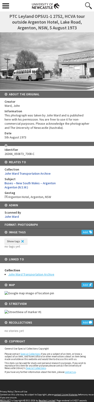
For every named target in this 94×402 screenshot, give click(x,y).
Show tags (13, 241)
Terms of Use (21, 391)
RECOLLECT (5, 400)
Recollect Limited (47, 400)
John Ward (12, 217)
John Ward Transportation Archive (31, 274)
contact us (70, 372)
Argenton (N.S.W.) (16, 187)
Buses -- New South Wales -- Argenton (30, 183)
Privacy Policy (6, 391)
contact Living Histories (66, 394)
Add (85, 232)
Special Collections (30, 353)
